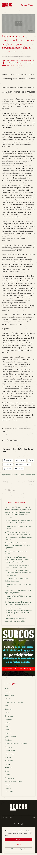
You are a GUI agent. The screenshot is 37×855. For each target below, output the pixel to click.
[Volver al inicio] (7, 5)
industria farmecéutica (27, 475)
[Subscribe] (33, 817)
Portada (24, 5)
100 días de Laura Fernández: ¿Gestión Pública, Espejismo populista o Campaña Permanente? (18, 559)
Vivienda (8, 788)
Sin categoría (9, 778)
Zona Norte (9, 792)
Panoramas (9, 761)
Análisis (8, 699)
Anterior (6, 481)
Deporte (7, 726)
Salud (7, 771)
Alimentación (9, 695)
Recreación (8, 768)
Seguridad (8, 774)
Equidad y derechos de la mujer (16, 743)
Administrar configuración (18, 849)
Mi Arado (8, 757)
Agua (7, 688)
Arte (6, 706)
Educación (8, 733)
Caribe (7, 712)
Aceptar (18, 840)
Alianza (7, 692)
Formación (8, 747)
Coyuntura (8, 719)
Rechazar (18, 844)
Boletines (8, 709)
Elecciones (8, 740)
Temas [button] (30, 5)
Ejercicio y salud (10, 737)
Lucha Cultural (10, 750)
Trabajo (7, 785)
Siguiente (31, 481)
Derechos (28, 56)
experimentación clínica (10, 475)
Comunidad (9, 716)
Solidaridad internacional (14, 781)
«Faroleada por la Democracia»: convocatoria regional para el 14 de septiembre (17, 545)
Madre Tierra (9, 754)
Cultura (7, 723)
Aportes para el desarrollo (14, 702)
